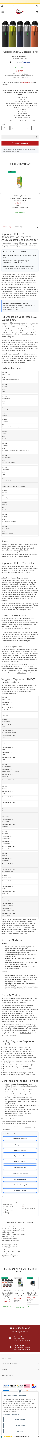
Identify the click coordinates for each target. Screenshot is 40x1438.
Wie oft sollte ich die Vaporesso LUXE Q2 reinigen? (18, 1067)
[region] (20, 2)
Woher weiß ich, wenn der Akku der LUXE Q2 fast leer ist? (18, 1070)
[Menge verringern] (3, 137)
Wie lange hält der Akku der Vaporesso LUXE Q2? (18, 1065)
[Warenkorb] (37, 12)
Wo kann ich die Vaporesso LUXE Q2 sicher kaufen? (19, 1075)
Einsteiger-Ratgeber (20, 1150)
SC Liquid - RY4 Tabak (20, 1295)
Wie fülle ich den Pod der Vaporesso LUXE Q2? (17, 1053)
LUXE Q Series (21, 673)
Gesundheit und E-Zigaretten (10, 1121)
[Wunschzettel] (25, 6)
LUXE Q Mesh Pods (25, 1033)
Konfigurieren (20, 1425)
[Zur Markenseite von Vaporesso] (13, 62)
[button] (14, 5)
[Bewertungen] (20, 1291)
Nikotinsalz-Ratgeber (20, 1161)
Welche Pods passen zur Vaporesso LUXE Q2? (17, 1047)
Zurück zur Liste (6, 17)
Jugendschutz (31, 1121)
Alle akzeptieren (20, 1419)
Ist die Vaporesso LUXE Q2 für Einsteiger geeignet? (19, 1051)
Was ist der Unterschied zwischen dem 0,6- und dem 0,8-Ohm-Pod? (18, 1062)
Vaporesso (26, 62)
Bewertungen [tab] (19, 227)
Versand (26, 74)
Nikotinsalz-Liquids (25, 344)
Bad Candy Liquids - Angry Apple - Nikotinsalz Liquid (20, 199)
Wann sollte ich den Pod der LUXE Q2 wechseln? (18, 1055)
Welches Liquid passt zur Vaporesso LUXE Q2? (17, 1049)
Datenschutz (15, 1414)
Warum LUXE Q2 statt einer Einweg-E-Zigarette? (18, 1073)
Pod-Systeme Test (20, 1145)
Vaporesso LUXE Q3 (31, 356)
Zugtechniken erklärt (20, 1156)
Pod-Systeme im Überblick (20, 1138)
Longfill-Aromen (9, 557)
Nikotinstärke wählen (20, 1179)
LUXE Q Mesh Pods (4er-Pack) (20, 1173)
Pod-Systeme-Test (21, 934)
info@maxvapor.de (24, 1347)
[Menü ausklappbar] (2, 12)
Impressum (6, 1414)
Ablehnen (20, 1431)
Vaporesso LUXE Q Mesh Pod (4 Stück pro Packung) (7, 1296)
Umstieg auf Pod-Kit (20, 1190)
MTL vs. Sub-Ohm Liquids (20, 1185)
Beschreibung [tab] (6, 227)
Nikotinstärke (5, 641)
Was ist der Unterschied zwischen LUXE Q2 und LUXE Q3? (18, 1058)
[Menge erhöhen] (37, 137)
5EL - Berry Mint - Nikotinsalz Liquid (32, 1294)
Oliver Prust (24, 303)
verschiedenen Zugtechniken (10, 628)
